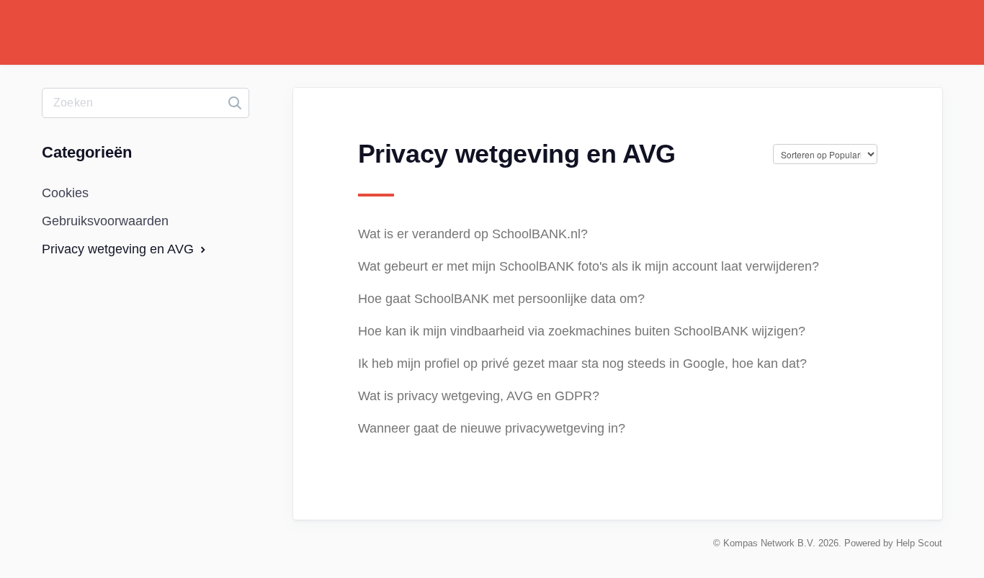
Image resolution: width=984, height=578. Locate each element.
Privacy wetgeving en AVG (119, 249)
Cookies (65, 193)
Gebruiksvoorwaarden (105, 221)
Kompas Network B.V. (769, 543)
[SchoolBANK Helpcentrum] (96, 43)
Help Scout (919, 543)
